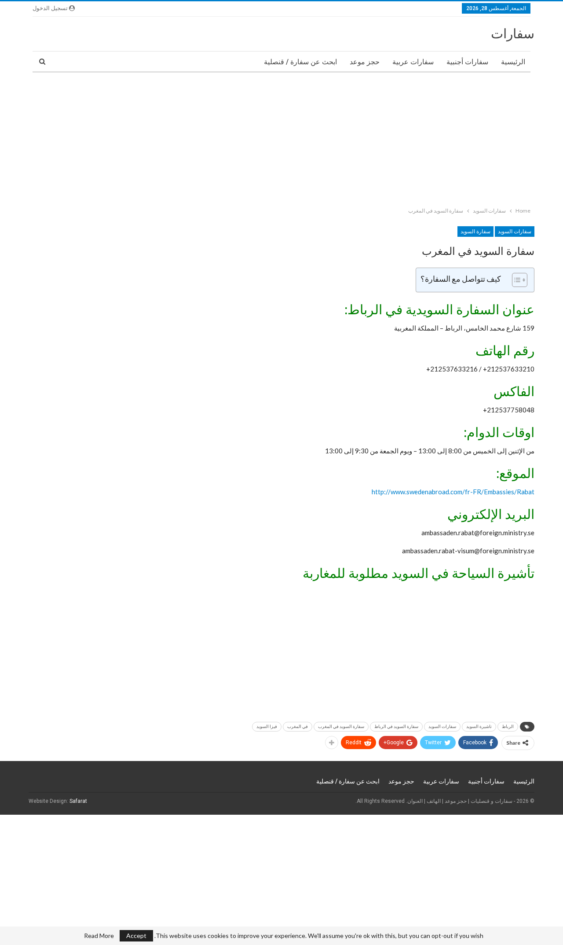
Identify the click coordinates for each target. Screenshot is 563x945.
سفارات (512, 33)
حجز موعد (365, 62)
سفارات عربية (413, 62)
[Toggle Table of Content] (515, 279)
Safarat (78, 801)
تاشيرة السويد (479, 726)
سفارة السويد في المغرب (341, 726)
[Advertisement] (299, 137)
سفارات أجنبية (467, 62)
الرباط (508, 726)
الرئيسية (513, 62)
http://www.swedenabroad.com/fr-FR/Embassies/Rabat (453, 492)
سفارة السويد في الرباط (396, 726)
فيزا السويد (266, 726)
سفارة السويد (475, 231)
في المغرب (297, 726)
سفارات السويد (514, 231)
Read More (99, 936)
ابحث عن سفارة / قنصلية (300, 62)
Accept (136, 935)
